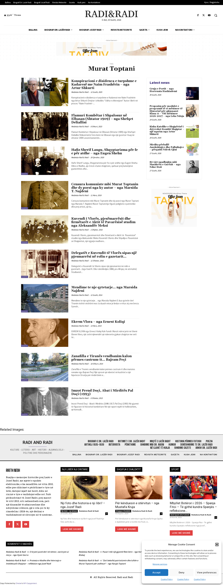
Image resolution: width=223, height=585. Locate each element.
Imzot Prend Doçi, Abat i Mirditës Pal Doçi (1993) (102, 392)
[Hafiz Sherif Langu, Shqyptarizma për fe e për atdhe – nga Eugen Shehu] (44, 161)
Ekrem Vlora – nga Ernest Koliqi (98, 322)
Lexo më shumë (72, 529)
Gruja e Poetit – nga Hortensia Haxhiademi (163, 90)
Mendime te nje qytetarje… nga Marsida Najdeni (104, 289)
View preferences (206, 572)
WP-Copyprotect (30, 583)
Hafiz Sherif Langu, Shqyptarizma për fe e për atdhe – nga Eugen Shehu (104, 151)
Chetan (19, 583)
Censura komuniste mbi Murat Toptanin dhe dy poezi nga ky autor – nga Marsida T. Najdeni (104, 187)
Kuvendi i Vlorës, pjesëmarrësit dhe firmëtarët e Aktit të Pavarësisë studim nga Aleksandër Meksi (103, 222)
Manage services (160, 564)
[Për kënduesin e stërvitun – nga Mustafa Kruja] (138, 487)
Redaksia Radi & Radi (79, 92)
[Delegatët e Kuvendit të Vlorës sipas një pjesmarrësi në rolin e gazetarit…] (44, 264)
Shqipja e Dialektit (123, 511)
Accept (156, 572)
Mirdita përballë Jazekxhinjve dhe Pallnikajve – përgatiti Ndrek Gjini (167, 147)
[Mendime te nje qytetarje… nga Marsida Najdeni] (44, 298)
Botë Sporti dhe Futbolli (180, 515)
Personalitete (28, 105)
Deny (181, 572)
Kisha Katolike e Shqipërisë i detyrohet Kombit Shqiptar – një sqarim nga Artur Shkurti (167, 130)
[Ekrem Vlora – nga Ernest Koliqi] (44, 332)
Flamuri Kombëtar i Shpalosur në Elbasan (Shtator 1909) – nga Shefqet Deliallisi (102, 119)
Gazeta (24, 139)
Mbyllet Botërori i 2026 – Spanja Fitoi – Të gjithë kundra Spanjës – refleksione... (193, 507)
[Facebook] (198, 15)
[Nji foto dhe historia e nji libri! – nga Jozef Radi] (84, 487)
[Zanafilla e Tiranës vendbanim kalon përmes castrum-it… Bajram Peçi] (44, 367)
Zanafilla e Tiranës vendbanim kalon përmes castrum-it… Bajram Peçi (101, 358)
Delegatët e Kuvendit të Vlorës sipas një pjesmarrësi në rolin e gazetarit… (104, 254)
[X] (204, 15)
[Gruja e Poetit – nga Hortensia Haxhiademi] (192, 93)
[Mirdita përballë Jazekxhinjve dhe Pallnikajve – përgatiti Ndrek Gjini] (192, 149)
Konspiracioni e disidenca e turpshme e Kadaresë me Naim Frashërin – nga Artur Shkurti (104, 84)
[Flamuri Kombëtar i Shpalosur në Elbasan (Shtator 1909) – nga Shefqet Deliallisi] (44, 126)
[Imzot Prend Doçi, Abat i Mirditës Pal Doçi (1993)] (44, 401)
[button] (216, 544)
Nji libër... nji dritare (69, 511)
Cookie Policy (167, 579)
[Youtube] (209, 15)
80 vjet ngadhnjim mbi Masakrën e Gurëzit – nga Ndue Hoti (165, 165)
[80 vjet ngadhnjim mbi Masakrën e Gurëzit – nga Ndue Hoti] (192, 166)
